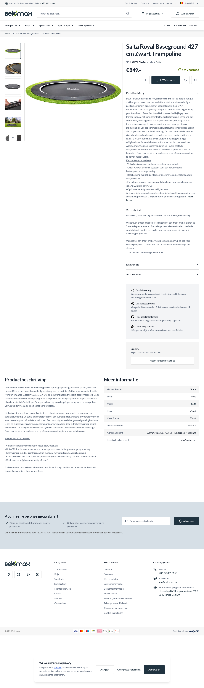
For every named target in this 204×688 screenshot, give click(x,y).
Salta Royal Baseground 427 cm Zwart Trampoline (38, 33)
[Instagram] (18, 574)
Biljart (28, 25)
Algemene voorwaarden (116, 607)
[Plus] (146, 80)
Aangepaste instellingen (129, 669)
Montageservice (86, 25)
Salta (158, 62)
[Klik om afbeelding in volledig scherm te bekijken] (73, 92)
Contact (108, 569)
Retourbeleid (110, 593)
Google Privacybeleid (66, 532)
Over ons (145, 3)
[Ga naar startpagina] (18, 13)
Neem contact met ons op (164, 3)
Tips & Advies (130, 3)
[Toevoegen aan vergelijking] (195, 80)
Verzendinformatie (113, 583)
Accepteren (154, 669)
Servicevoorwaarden (93, 532)
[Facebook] (9, 574)
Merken (193, 25)
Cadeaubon (180, 25)
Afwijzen (104, 669)
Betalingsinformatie (114, 588)
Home (7, 33)
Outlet (167, 25)
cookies (57, 667)
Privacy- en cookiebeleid (116, 603)
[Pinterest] (28, 574)
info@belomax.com (168, 582)
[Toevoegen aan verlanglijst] (186, 80)
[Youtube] (38, 574)
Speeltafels (44, 25)
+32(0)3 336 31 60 (168, 572)
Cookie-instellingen (113, 612)
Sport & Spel (64, 25)
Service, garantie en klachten (118, 598)
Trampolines (11, 25)
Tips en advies (111, 579)
